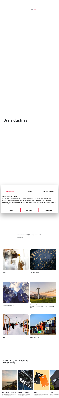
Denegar (11, 210)
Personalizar (29, 210)
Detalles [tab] (29, 191)
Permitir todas (48, 210)
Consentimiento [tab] (10, 191)
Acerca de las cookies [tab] (48, 191)
